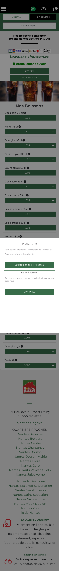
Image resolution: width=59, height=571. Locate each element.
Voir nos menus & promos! (29, 265)
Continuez (29, 292)
